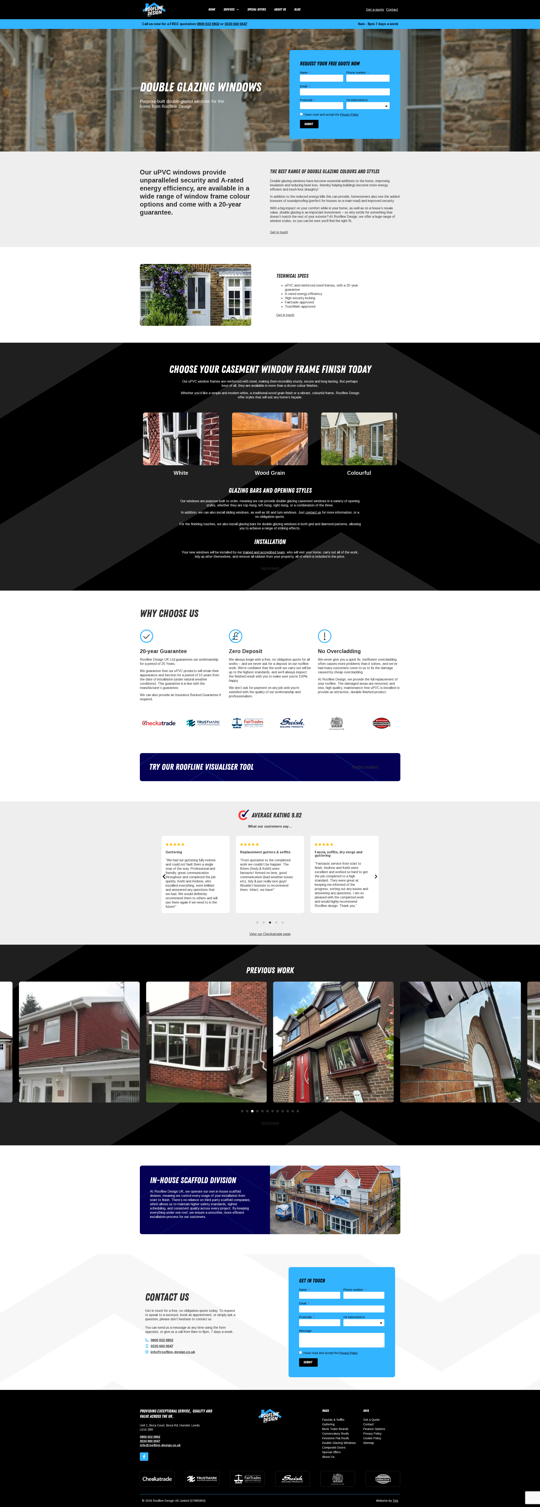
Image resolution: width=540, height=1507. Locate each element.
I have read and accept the (331, 114)
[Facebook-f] (144, 1456)
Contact (392, 9)
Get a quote (375, 9)
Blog (297, 9)
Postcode (306, 100)
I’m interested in (357, 100)
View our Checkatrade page (270, 934)
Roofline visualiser (365, 767)
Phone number (356, 72)
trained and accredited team (264, 552)
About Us (280, 9)
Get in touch (279, 232)
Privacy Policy (349, 114)
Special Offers (256, 9)
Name (304, 72)
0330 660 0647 (236, 24)
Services (229, 9)
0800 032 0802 (208, 24)
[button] (164, 876)
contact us (313, 512)
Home (211, 9)
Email (304, 86)
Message (305, 1330)
